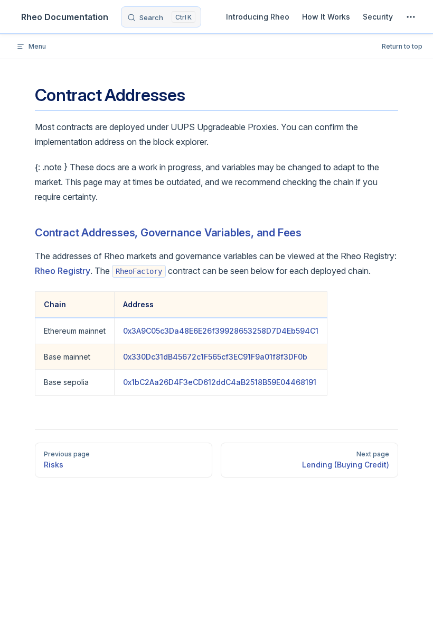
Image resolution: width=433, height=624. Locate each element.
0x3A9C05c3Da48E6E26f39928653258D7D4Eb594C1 (220, 330)
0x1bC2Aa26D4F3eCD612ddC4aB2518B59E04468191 (219, 382)
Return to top (402, 46)
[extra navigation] (410, 17)
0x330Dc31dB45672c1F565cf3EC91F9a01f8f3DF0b (215, 356)
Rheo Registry (62, 270)
